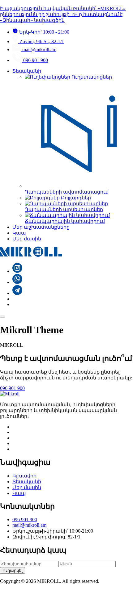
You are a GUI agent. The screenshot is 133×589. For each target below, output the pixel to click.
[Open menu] (2, 316)
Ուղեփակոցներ (91, 77)
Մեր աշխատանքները (41, 227)
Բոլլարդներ (75, 197)
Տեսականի (26, 71)
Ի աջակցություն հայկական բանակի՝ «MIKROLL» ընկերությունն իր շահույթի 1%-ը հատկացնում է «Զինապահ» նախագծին (63, 14)
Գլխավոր (24, 475)
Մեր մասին (26, 238)
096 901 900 (35, 60)
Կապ (19, 232)
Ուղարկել (12, 570)
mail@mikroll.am (38, 49)
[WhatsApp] (17, 282)
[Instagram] (17, 271)
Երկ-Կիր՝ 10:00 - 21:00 (43, 32)
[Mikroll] (31, 255)
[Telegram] (17, 293)
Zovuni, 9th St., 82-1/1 (41, 41)
